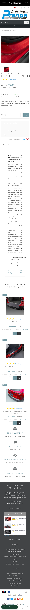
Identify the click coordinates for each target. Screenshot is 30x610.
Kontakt (15, 559)
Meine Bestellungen (15, 576)
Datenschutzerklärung (15, 551)
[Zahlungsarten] (4, 592)
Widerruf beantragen (15, 583)
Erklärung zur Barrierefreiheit (15, 564)
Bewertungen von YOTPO (11, 535)
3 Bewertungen (12, 79)
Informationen (7, 145)
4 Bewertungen (18, 319)
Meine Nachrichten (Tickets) (15, 578)
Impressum (15, 544)
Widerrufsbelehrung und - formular (15, 549)
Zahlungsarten (15, 554)
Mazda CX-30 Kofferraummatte (15, 322)
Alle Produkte (15, 585)
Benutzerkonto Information (15, 573)
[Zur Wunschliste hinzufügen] (2, 115)
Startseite (4, 29)
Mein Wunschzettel (15, 580)
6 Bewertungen (18, 364)
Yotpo (22, 608)
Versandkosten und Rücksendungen (15, 556)
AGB (15, 546)
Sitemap (15, 561)
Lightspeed (11, 604)
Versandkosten (5, 89)
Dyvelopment (24, 604)
